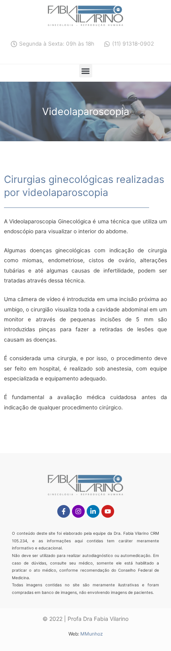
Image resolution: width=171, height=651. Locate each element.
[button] (85, 70)
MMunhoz (91, 634)
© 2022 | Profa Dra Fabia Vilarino (85, 618)
